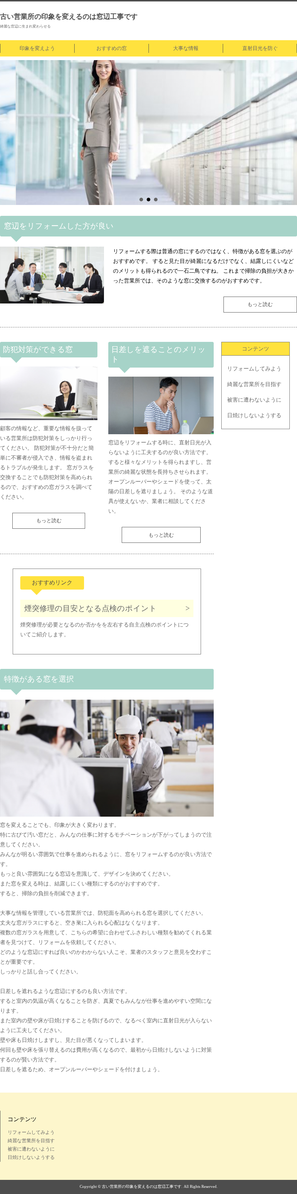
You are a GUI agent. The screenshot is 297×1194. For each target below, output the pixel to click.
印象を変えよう (37, 48)
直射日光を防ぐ (260, 48)
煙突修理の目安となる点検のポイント (90, 608)
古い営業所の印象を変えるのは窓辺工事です (69, 16)
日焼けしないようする (254, 415)
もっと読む (260, 304)
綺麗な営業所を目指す (254, 384)
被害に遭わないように (254, 400)
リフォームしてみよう (254, 369)
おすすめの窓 (111, 48)
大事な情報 (185, 48)
